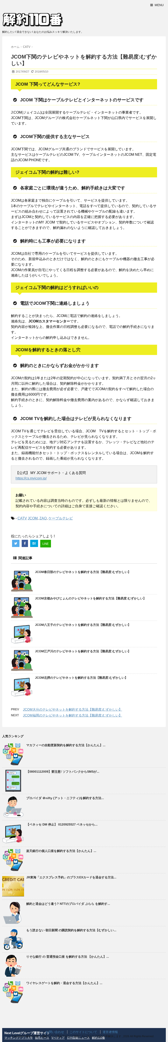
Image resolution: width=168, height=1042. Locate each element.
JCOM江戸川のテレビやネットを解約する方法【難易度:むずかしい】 (83, 651)
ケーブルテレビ (60, 518)
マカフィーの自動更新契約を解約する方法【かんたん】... (65, 745)
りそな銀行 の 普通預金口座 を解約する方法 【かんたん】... (67, 956)
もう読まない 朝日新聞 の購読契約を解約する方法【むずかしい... (71, 930)
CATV (22, 518)
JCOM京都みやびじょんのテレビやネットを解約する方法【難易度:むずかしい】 (90, 598)
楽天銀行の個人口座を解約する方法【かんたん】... (61, 851)
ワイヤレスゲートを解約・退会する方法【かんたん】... (64, 983)
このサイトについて (83, 1032)
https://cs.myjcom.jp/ (31, 478)
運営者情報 (110, 1032)
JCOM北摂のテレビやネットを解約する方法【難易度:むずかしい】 (81, 677)
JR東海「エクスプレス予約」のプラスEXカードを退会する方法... (71, 877)
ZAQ (43, 518)
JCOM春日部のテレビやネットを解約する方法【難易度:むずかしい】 (83, 572)
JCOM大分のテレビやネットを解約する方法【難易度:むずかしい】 (72, 709)
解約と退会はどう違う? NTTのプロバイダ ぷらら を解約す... (68, 903)
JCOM (33, 518)
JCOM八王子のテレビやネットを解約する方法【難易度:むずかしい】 (83, 625)
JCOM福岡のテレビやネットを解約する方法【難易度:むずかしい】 (72, 715)
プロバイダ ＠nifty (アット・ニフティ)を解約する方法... (65, 798)
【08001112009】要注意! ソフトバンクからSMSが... (62, 771)
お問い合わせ (55, 1032)
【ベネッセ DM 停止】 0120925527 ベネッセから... (62, 824)
